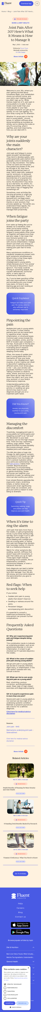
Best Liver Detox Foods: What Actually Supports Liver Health (20, 954)
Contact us (20, 917)
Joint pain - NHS (12, 727)
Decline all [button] (22, 1003)
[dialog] (16, 988)
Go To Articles (20, 874)
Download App (26, 3)
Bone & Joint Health (20, 793)
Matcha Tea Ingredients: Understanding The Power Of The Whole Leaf (20, 957)
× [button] (28, 968)
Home (4, 11)
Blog (9, 11)
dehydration (15, 464)
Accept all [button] (9, 1003)
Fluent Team (24, 48)
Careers (20, 908)
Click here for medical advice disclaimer (18, 712)
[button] (16, 1007)
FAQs (20, 904)
